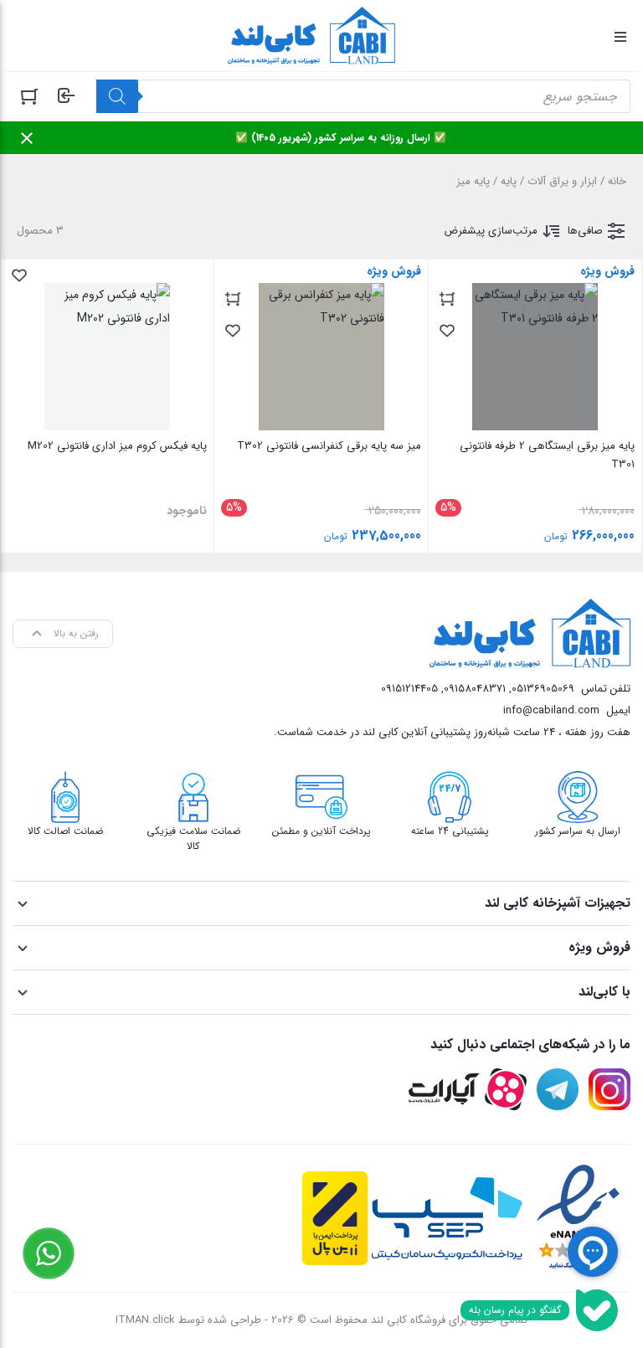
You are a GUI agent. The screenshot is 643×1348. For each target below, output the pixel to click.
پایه (509, 181)
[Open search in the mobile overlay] (363, 96)
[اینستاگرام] (609, 1089)
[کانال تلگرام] (558, 1089)
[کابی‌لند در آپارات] (468, 1089)
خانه (617, 181)
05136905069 (543, 688)
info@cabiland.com (551, 710)
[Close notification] (27, 138)
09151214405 (409, 688)
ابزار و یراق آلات (562, 181)
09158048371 (475, 688)
